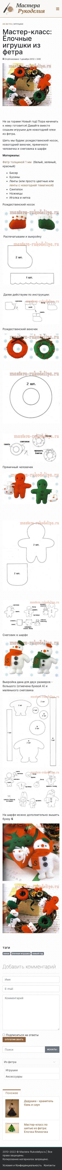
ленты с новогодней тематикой (31, 185)
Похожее (12, 1093)
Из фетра (10, 1062)
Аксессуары (14, 1076)
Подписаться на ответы (22, 1035)
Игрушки (12, 1070)
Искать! (52, 1049)
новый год (37, 953)
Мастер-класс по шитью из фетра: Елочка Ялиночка (36, 1128)
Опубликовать (14, 1039)
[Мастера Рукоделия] (24, 9)
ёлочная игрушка (21, 953)
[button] (58, 8)
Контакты (49, 1165)
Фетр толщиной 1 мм (17, 162)
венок (6, 953)
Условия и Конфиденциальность (22, 1165)
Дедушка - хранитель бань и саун (38, 1102)
